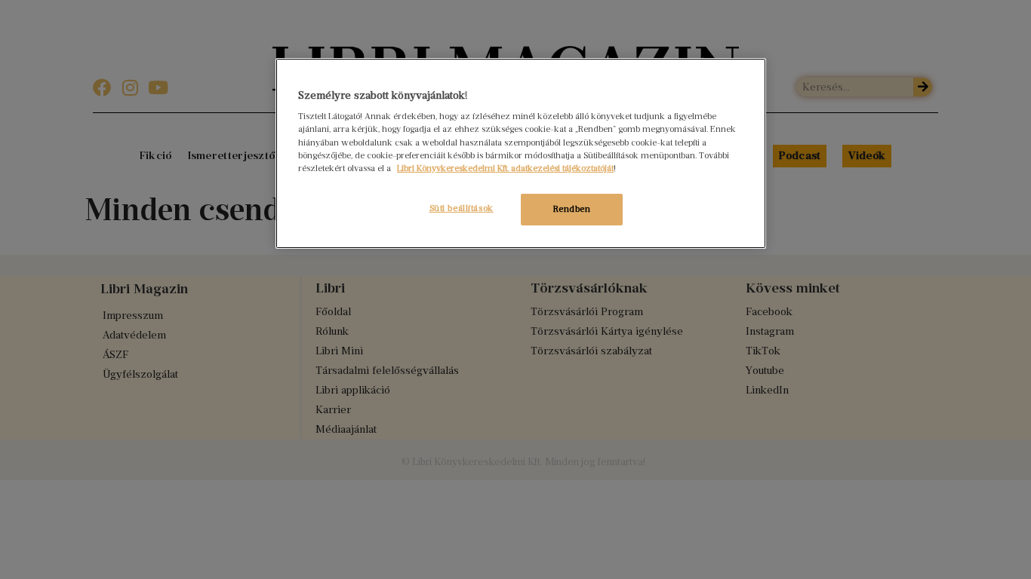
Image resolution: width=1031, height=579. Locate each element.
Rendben (572, 209)
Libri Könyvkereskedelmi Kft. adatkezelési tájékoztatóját (505, 168)
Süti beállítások (461, 208)
